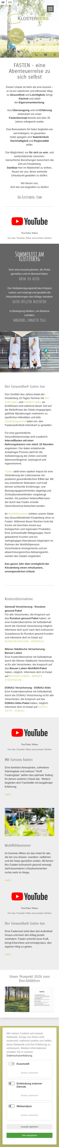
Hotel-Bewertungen (16, 34)
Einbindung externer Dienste (29, 1085)
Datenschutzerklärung (19, 1055)
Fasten (9, 471)
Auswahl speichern (29, 1126)
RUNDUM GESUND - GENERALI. (25, 641)
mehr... (8, 880)
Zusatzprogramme (15, 421)
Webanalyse (24, 1106)
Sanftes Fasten (32, 402)
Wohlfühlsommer (18, 513)
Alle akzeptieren (29, 1135)
